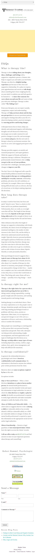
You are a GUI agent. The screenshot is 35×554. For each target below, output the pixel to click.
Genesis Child (12, 551)
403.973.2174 (21, 434)
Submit (5, 525)
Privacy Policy (17, 549)
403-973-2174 (17, 15)
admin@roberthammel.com (17, 17)
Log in (33, 551)
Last (19, 498)
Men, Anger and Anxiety (10, 540)
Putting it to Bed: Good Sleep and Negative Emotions (18, 533)
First (2, 498)
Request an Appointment (17, 55)
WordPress (28, 551)
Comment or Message (8, 509)
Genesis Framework (21, 551)
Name (3, 493)
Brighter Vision (22, 547)
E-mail (3, 502)
